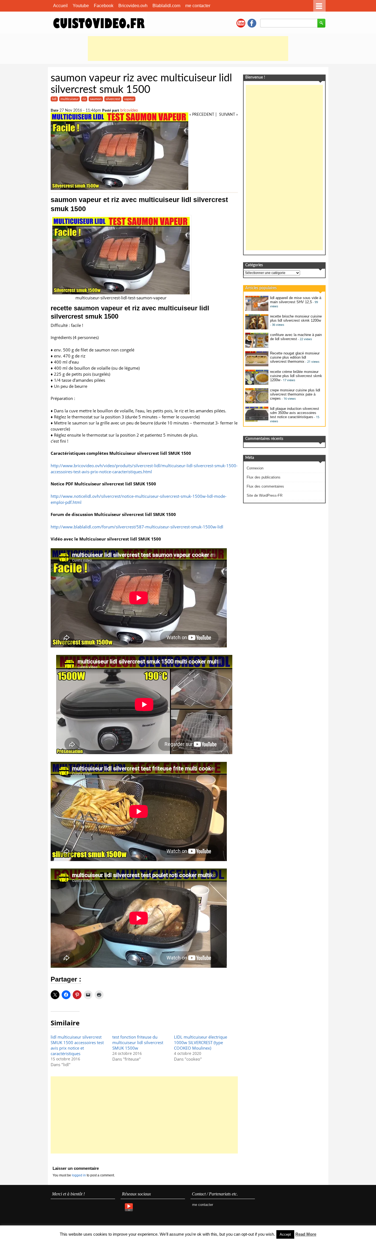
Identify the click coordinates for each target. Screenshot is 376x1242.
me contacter (197, 5)
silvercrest (113, 99)
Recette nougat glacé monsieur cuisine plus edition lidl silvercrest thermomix (295, 357)
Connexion (255, 468)
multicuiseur (69, 99)
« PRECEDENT (201, 115)
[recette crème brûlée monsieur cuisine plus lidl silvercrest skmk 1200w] (256, 383)
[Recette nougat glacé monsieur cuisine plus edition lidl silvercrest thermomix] (256, 365)
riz (84, 99)
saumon (96, 99)
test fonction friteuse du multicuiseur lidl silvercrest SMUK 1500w (137, 1042)
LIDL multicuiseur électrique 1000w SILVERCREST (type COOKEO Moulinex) (200, 1042)
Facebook (103, 5)
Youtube (81, 5)
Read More (305, 1234)
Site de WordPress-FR (264, 495)
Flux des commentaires (265, 486)
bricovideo (129, 110)
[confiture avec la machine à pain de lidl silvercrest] (256, 347)
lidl (54, 99)
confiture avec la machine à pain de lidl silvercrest (296, 337)
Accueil (60, 5)
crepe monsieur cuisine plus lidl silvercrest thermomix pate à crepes (295, 394)
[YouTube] (128, 1207)
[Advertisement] (188, 48)
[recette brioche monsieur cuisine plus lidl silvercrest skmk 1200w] (256, 328)
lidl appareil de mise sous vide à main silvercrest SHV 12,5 (295, 300)
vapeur (129, 99)
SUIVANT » (228, 115)
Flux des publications (263, 477)
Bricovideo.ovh (133, 5)
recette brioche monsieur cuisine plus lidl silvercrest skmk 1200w (296, 318)
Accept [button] (285, 1234)
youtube (241, 23)
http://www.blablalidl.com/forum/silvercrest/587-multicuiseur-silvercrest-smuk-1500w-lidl (137, 526)
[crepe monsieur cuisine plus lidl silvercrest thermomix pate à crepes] (256, 402)
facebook (252, 23)
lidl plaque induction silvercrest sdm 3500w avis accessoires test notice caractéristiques (294, 413)
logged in (79, 1175)
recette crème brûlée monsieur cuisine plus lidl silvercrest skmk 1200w (296, 376)
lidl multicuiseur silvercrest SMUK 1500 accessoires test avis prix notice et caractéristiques (77, 1045)
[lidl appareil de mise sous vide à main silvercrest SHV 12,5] (256, 310)
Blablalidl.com (166, 5)
